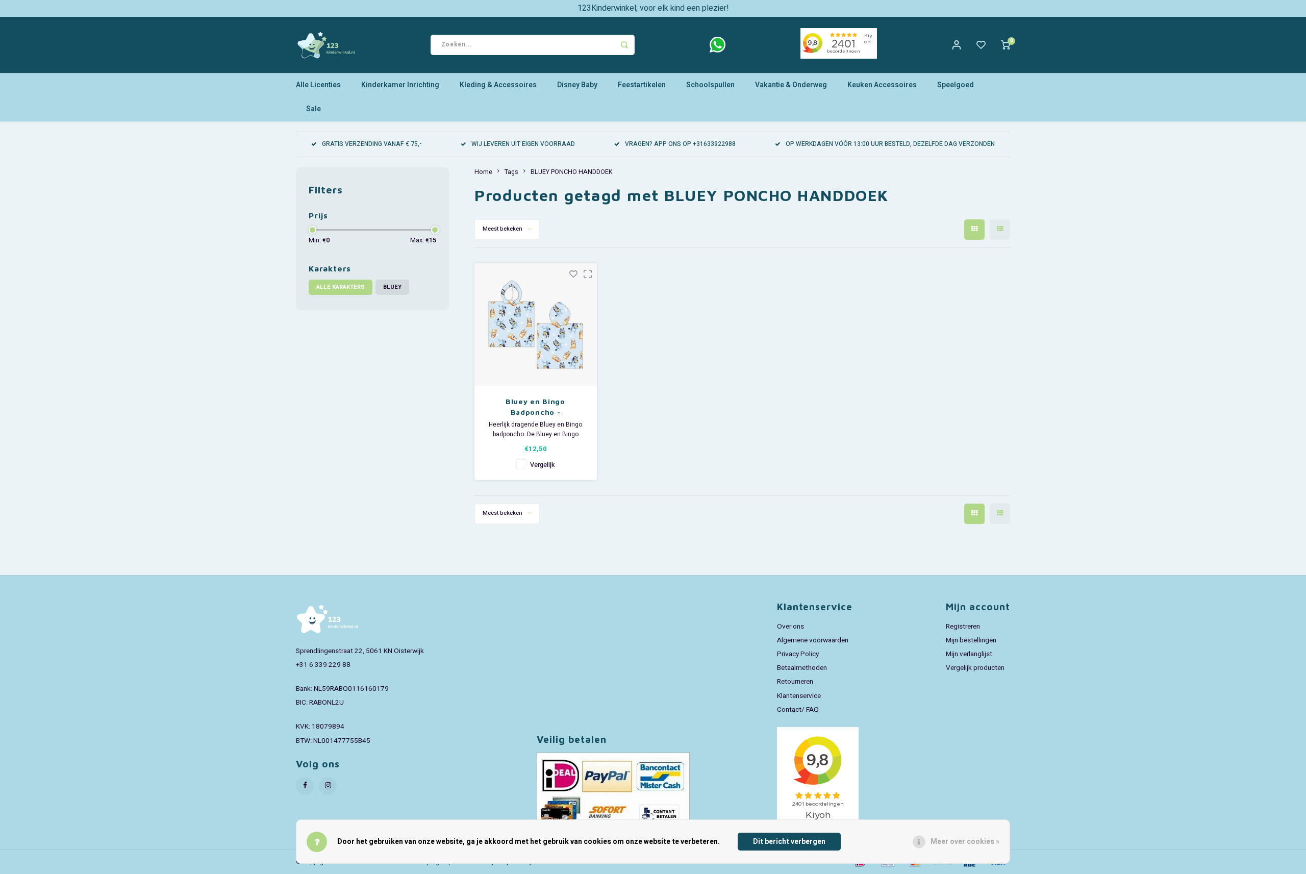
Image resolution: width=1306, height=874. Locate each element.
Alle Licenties (318, 85)
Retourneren (795, 682)
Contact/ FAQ (798, 710)
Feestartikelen (642, 85)
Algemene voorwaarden (812, 640)
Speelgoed (955, 85)
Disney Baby (577, 85)
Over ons (790, 626)
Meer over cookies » (965, 841)
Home (483, 172)
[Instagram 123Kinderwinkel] (328, 786)
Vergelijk (542, 464)
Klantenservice (799, 696)
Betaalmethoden (802, 668)
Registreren (963, 626)
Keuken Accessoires (882, 85)
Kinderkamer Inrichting (400, 85)
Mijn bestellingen (971, 640)
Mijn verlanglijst (969, 654)
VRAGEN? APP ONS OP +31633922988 (680, 144)
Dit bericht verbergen (789, 841)
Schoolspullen (710, 85)
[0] (1005, 45)
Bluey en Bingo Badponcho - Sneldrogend (535, 407)
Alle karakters (340, 287)
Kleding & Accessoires (498, 85)
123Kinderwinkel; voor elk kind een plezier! (653, 8)
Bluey (392, 287)
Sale (313, 109)
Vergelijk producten (975, 668)
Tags (511, 172)
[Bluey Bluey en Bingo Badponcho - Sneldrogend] (535, 324)
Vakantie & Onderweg (791, 85)
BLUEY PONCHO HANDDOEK (572, 172)
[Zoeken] (624, 45)
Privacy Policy (798, 654)
